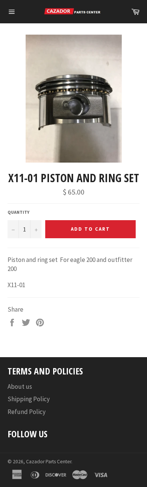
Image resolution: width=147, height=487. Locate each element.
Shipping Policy (29, 399)
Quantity (18, 212)
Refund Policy (27, 412)
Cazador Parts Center (48, 461)
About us (20, 386)
